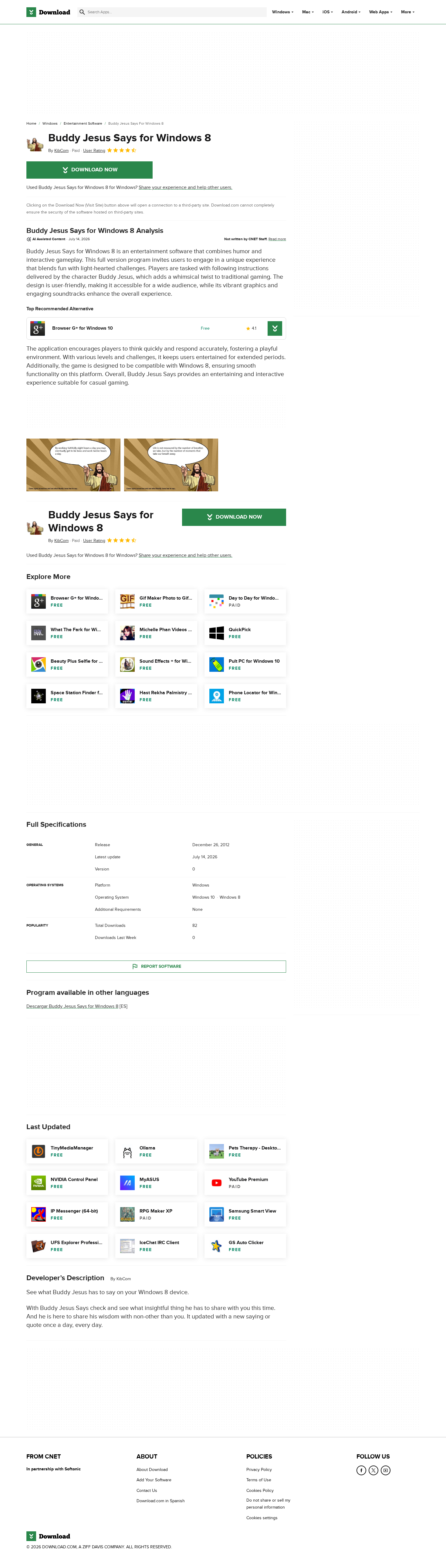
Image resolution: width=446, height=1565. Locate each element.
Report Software (161, 966)
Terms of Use (258, 1480)
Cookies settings (262, 1517)
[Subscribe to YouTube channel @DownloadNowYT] (385, 1470)
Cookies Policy (260, 1490)
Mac (306, 12)
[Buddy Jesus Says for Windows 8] (34, 142)
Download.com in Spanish (161, 1500)
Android (349, 12)
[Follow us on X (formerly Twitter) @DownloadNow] (373, 1470)
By (58, 150)
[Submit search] (82, 12)
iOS (326, 12)
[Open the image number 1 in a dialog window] (171, 465)
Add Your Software (154, 1480)
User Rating (94, 150)
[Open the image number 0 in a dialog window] (73, 465)
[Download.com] (48, 12)
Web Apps (379, 12)
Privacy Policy (259, 1469)
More (406, 12)
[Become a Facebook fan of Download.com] (361, 1470)
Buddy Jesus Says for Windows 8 (129, 138)
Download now (94, 170)
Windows (281, 12)
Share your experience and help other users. (185, 187)
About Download (152, 1469)
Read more (277, 239)
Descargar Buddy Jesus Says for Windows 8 (72, 1006)
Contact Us (147, 1490)
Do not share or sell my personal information (268, 1504)
